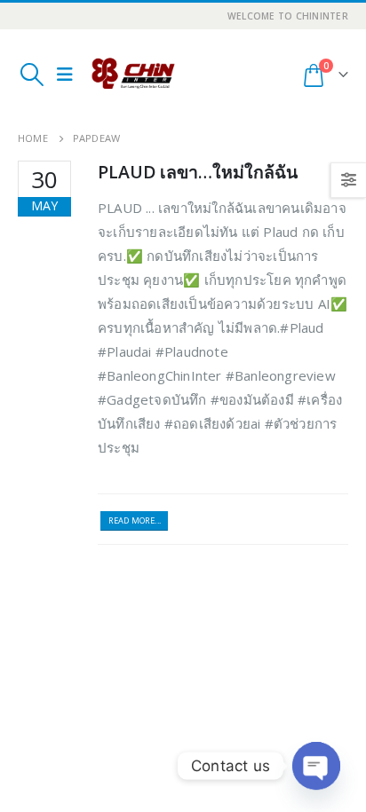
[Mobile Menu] (64, 74)
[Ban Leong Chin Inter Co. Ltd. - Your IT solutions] (133, 75)
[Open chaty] (316, 766)
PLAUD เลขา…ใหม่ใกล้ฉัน (198, 172)
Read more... (134, 520)
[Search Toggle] (31, 74)
